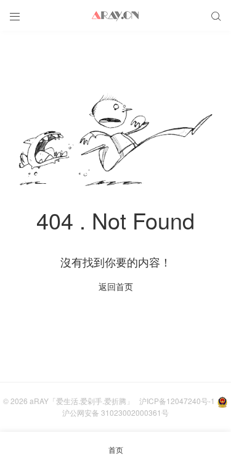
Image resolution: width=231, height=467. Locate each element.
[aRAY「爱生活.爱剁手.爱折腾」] (115, 15)
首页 (115, 449)
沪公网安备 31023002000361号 (115, 412)
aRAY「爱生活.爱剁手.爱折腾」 (82, 400)
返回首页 (116, 286)
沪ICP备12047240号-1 (177, 400)
